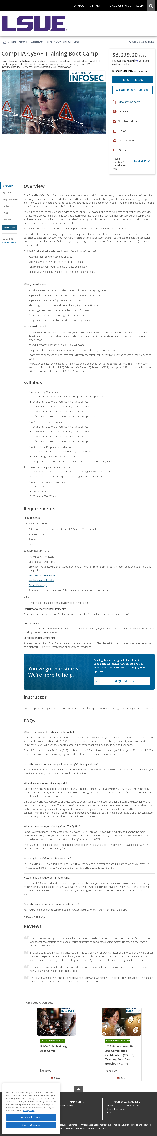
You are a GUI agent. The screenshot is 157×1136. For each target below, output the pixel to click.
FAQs (5, 212)
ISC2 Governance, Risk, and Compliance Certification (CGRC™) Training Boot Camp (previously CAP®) (120, 1055)
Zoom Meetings (38, 585)
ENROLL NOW (132, 79)
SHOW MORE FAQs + (35, 917)
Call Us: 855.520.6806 (141, 41)
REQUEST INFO (141, 161)
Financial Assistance (116, 1109)
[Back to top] (78, 1101)
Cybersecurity (37, 42)
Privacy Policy (101, 1128)
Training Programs (18, 42)
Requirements (10, 199)
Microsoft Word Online (42, 575)
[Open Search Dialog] (151, 5)
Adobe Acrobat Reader (41, 580)
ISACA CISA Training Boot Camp (53, 1049)
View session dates (129, 102)
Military (110, 1105)
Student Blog (133, 1105)
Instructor (8, 206)
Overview (8, 185)
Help (109, 1112)
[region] (31, 1108)
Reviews (7, 219)
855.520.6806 (9, 242)
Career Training (66, 1105)
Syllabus (7, 192)
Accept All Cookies (31, 1117)
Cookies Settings (31, 1125)
